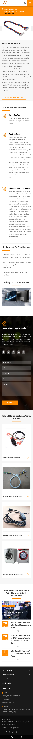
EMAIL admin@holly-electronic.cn (11, 694)
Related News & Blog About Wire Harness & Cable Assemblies (16, 593)
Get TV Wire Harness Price (14, 97)
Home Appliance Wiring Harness (14, 11)
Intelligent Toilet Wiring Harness (16, 535)
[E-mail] (4, 737)
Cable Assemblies (8, 674)
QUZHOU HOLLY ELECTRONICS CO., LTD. (15, 722)
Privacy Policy (14, 728)
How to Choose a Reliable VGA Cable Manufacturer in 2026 (21, 624)
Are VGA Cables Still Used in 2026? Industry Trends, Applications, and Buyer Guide (20, 639)
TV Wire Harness (9, 13)
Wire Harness (13, 9)
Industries (5, 679)
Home (6, 9)
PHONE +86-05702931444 (8, 701)
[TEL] (12, 737)
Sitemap (4, 728)
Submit (9, 403)
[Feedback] (20, 737)
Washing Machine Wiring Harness (16, 574)
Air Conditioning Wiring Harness (16, 496)
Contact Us (6, 688)
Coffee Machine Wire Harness (16, 458)
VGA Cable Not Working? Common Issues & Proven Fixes (20, 653)
